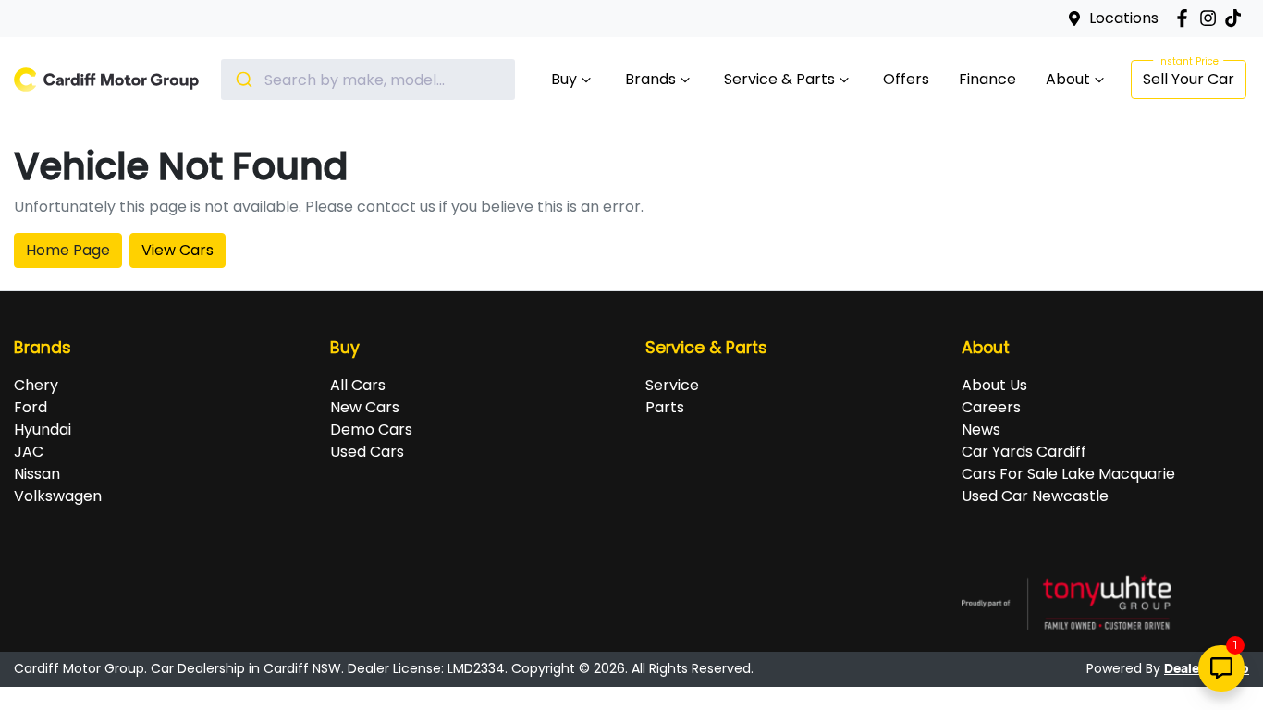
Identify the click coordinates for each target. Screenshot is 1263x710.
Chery (36, 385)
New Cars (364, 407)
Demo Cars (371, 429)
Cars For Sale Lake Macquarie (1068, 473)
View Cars (177, 250)
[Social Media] (1236, 18)
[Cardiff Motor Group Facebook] (1185, 18)
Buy (564, 79)
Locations (1124, 18)
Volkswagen (58, 496)
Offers (906, 79)
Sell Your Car (1188, 79)
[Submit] (242, 79)
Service (672, 385)
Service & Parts (779, 79)
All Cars (358, 385)
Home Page (68, 250)
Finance (987, 79)
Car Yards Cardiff (1024, 451)
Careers (991, 407)
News (981, 429)
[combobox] (368, 79)
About (1068, 79)
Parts (664, 407)
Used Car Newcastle (1035, 496)
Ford (30, 407)
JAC (28, 451)
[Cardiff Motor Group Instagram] (1211, 18)
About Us (994, 385)
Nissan (37, 473)
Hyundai (42, 429)
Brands (650, 79)
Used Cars (367, 451)
